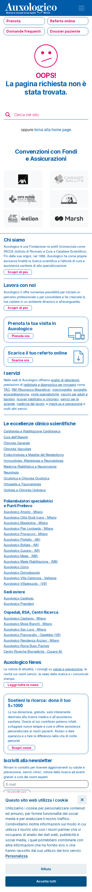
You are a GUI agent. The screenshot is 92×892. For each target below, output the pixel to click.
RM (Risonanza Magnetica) (31, 389)
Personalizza (16, 856)
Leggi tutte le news (23, 685)
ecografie (80, 389)
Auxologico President (19, 603)
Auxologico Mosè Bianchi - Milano (28, 623)
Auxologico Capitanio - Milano (25, 618)
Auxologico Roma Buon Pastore (26, 645)
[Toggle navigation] (81, 8)
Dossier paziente (65, 31)
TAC (7, 389)
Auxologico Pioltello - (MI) (22, 539)
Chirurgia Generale (17, 442)
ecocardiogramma (16, 394)
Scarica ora (20, 360)
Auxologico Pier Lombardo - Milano (28, 528)
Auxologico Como (16, 566)
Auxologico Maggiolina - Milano (26, 522)
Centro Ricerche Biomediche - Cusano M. (33, 651)
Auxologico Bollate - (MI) (21, 544)
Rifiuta (46, 869)
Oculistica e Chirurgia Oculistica (26, 478)
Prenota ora (20, 335)
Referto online (62, 21)
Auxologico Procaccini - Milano (26, 533)
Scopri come (21, 747)
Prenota (13, 21)
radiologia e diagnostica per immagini (50, 384)
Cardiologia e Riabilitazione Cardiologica (32, 431)
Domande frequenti (23, 31)
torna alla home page (52, 129)
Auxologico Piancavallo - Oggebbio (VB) (32, 634)
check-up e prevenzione (65, 403)
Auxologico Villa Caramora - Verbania (30, 577)
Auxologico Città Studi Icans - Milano (30, 517)
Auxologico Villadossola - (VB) (25, 583)
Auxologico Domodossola (22, 572)
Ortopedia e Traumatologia (22, 484)
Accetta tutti (46, 881)
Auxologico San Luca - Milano (25, 629)
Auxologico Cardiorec (19, 598)
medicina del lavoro (30, 403)
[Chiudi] (82, 799)
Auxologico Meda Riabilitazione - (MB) (31, 561)
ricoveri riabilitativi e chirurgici (38, 399)
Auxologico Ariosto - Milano (23, 511)
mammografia (62, 389)
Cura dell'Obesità (16, 437)
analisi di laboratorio (65, 380)
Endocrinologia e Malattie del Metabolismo (34, 454)
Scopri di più (18, 272)
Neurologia (11, 472)
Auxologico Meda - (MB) (21, 555)
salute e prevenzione (67, 669)
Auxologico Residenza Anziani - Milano (31, 640)
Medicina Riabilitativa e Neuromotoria (30, 466)
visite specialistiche (45, 394)
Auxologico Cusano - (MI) (22, 550)
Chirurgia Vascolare (17, 448)
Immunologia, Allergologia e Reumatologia (33, 460)
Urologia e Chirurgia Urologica (25, 490)
